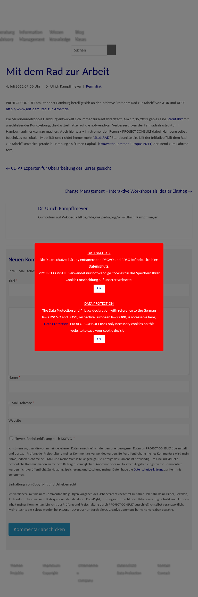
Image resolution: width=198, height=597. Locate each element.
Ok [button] (99, 288)
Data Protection (56, 324)
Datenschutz (98, 267)
